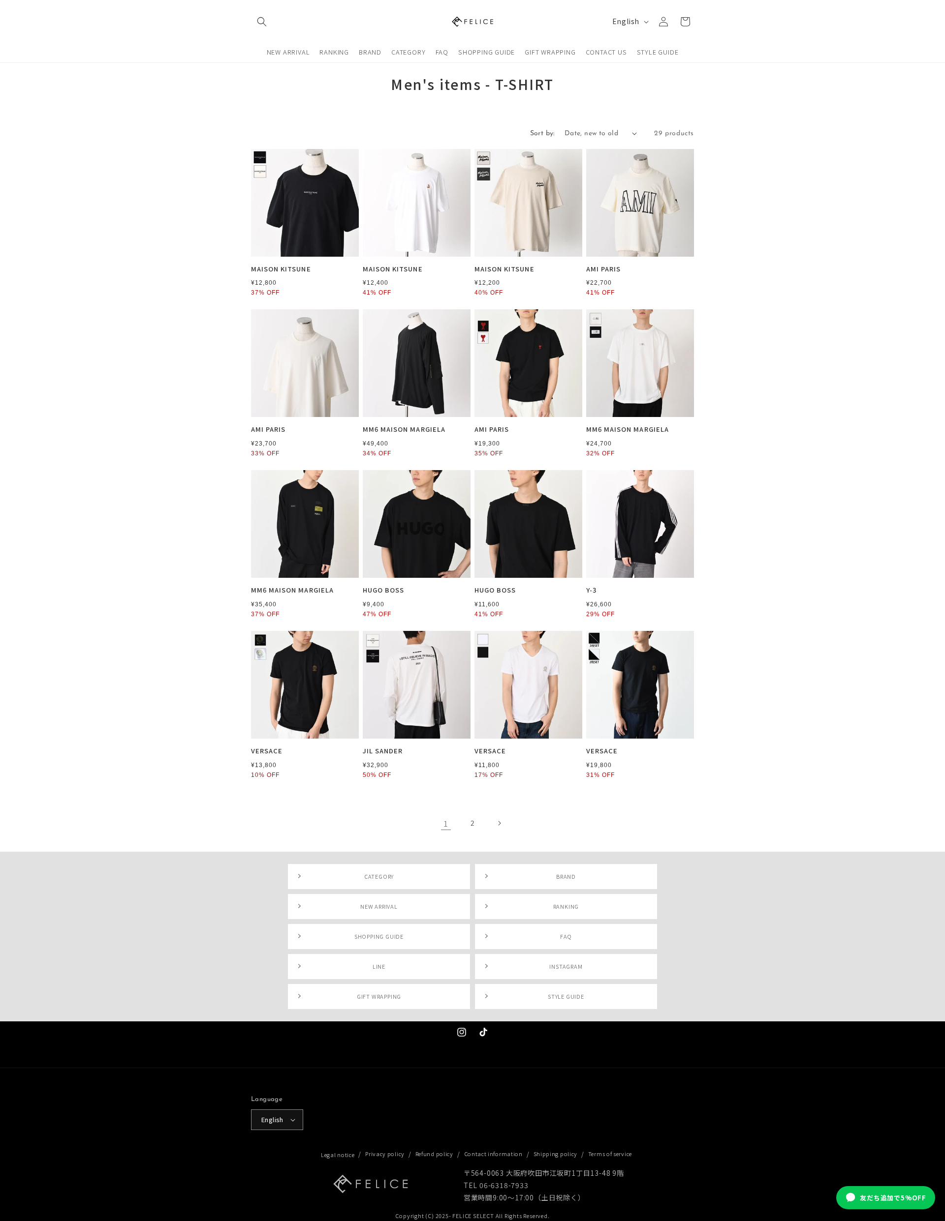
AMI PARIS (603, 269)
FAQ (566, 936)
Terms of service (610, 1154)
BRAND (566, 876)
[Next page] (499, 823)
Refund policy (434, 1154)
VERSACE (267, 751)
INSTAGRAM (565, 966)
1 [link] (445, 823)
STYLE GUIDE (566, 996)
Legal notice (337, 1155)
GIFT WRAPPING (379, 996)
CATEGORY (379, 876)
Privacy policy (385, 1154)
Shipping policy (556, 1154)
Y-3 (591, 590)
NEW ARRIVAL (379, 906)
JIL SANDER (383, 751)
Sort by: (542, 133)
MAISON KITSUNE (281, 269)
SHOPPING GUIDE (379, 936)
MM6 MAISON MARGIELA (404, 429)
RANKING (566, 906)
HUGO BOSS (383, 590)
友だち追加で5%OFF (893, 1197)
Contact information (493, 1154)
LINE (379, 966)
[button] (262, 21)
